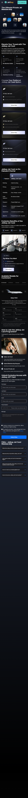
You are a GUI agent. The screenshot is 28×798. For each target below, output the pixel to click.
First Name (3, 386)
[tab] (3, 285)
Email (2, 400)
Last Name (3, 393)
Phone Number (4, 407)
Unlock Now (14, 105)
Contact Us (22, 2)
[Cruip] (9, 2)
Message (3, 414)
